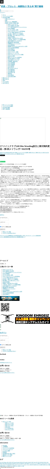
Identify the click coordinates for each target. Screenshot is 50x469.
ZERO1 (28, 463)
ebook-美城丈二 (11, 49)
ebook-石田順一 (11, 65)
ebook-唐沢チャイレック (13, 60)
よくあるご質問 (6, 450)
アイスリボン (31, 463)
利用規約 (5, 452)
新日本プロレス (20, 154)
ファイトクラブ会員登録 (8, 448)
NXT (36, 462)
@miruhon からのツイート (6, 362)
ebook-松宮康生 (11, 36)
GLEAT (12, 462)
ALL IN (47, 152)
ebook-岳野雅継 (11, 62)
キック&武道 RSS (9, 428)
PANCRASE (41, 462)
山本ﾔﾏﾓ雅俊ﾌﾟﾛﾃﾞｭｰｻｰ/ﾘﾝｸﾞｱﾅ (15, 40)
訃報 (23, 466)
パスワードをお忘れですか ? (9, 233)
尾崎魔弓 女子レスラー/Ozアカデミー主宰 (17, 46)
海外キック (20, 466)
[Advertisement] (25, 94)
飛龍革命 (10, 73)
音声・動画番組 (6, 109)
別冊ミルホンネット (10, 19)
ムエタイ (25, 464)
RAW (47, 462)
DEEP (10, 462)
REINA (1, 463)
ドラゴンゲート (20, 464)
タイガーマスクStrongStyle (7, 464)
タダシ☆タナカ (7, 154)
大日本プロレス (45, 464)
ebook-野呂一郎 (11, 72)
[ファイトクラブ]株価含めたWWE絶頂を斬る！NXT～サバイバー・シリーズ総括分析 (21, 235)
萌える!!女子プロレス (13, 68)
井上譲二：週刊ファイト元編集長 (15, 34)
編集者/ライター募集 (7, 454)
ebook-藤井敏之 (11, 69)
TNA (17, 463)
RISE (3, 463)
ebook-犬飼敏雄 (11, 64)
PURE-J (45, 462)
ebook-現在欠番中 (12, 76)
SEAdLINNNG (9, 463)
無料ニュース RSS (9, 423)
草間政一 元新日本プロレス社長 (15, 38)
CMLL (8, 462)
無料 (6, 20)
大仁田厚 (40, 464)
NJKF (32, 462)
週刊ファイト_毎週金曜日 (11, 21)
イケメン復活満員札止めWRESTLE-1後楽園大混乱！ (12, 237)
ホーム (4, 14)
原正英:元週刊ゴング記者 (14, 58)
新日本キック (5, 466)
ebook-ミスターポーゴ (13, 24)
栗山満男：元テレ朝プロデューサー (16, 35)
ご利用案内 (5, 446)
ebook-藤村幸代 (11, 71)
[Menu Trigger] (2, 2)
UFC (19, 463)
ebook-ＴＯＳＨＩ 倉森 (13, 51)
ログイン (2, 214)
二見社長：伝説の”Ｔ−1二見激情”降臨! (17, 39)
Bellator (5, 462)
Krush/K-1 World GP (28, 462)
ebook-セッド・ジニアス (13, 53)
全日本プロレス (36, 464)
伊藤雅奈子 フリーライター (14, 43)
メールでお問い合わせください (7, 372)
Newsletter (5, 445)
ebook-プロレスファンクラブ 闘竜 (15, 54)
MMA (4, 80)
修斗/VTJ (31, 464)
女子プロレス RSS (9, 429)
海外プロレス (6, 79)
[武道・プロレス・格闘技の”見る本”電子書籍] (21, 6)
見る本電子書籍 (6, 17)
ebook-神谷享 (11, 66)
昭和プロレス (15, 466)
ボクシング (13, 154)
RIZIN (1, 154)
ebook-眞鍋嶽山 (11, 45)
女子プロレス (6, 83)
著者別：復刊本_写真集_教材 (12, 23)
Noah (34, 462)
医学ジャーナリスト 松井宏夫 (15, 57)
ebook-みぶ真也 (11, 56)
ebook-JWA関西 (11, 50)
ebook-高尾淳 (11, 75)
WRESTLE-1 (22, 463)
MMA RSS (7, 427)
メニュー (2, 12)
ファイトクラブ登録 (8, 104)
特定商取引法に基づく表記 (9, 453)
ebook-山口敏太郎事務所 (13, 47)
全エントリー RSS (7, 421)
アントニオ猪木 (37, 463)
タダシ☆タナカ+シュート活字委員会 (16, 31)
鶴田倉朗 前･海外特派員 (13, 42)
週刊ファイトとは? (7, 456)
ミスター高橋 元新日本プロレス (15, 32)
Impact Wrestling (16, 462)
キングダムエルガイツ (44, 463)
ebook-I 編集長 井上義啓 (13, 25)
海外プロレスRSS (9, 425)
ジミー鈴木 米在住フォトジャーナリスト (17, 27)
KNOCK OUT (22, 462)
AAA (1, 462)
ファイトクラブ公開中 (8, 16)
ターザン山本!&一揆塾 (13, 29)
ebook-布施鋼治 (11, 28)
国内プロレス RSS (9, 424)
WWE (25, 463)
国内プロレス (6, 77)
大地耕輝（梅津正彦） (13, 61)
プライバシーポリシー (8, 449)
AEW (43, 152)
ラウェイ (28, 464)
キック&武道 (6, 81)
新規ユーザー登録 (7, 231)
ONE (38, 462)
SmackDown (14, 463)
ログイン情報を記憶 (6, 226)
